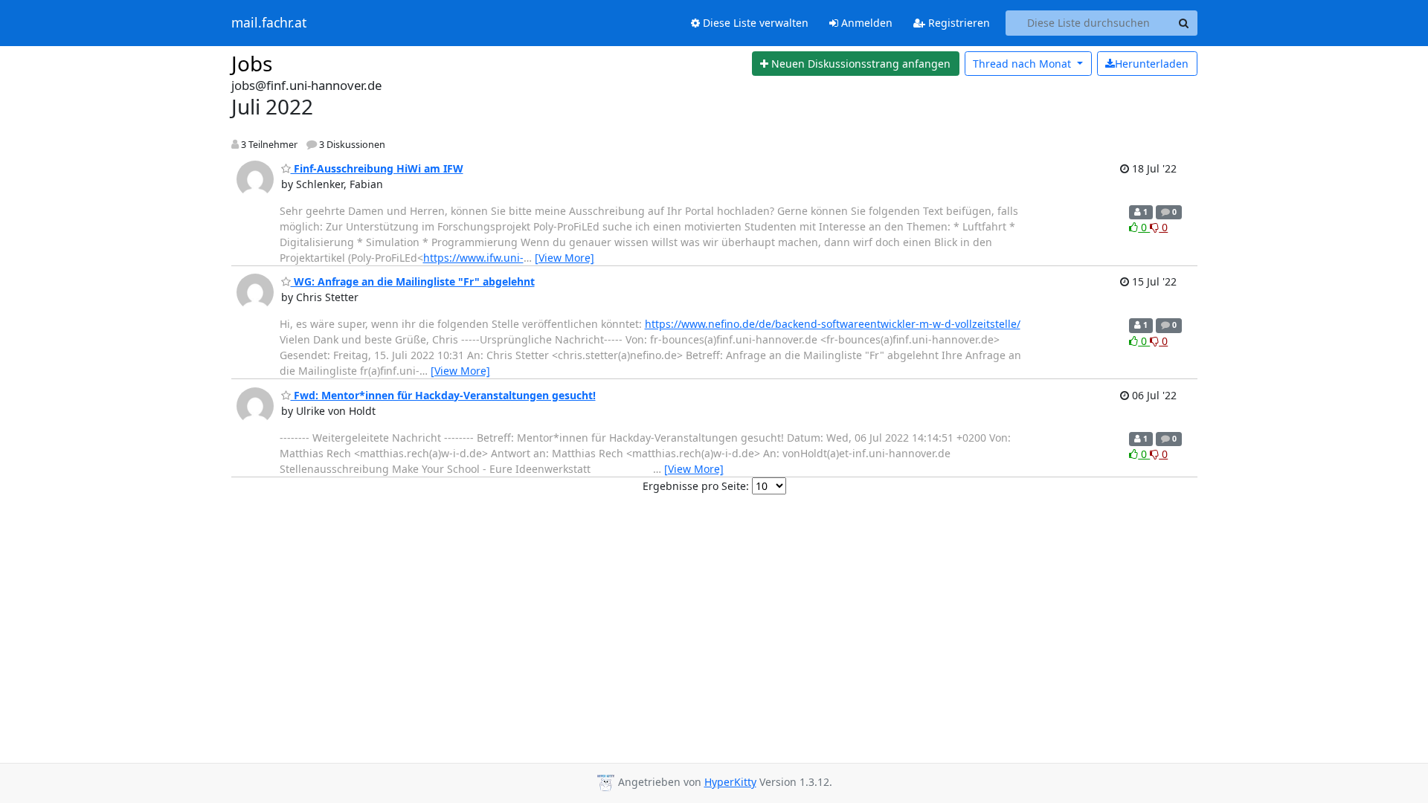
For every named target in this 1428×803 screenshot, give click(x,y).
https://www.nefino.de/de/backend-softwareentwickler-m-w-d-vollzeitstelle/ (832, 324)
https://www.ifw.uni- (473, 258)
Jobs (251, 63)
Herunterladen (1152, 64)
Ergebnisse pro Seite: (696, 486)
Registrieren (957, 23)
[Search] (1184, 23)
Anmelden (865, 23)
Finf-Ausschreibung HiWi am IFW (377, 168)
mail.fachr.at (268, 23)
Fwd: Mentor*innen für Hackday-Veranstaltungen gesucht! (443, 395)
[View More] (564, 258)
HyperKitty (730, 782)
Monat (1023, 64)
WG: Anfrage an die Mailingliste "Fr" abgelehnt (413, 281)
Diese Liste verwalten (754, 23)
